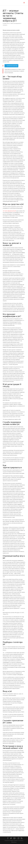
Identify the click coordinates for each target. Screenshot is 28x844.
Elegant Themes (13, 840)
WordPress (14, 842)
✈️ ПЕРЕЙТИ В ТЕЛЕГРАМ (11, 65)
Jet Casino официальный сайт (9, 210)
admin (5, 23)
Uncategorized (17, 23)
